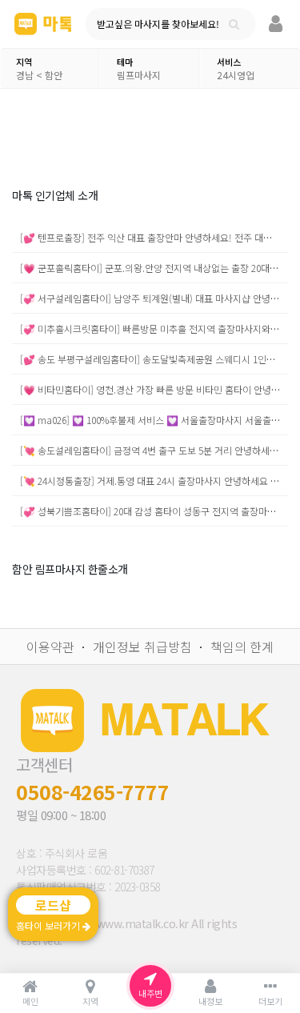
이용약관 (50, 646)
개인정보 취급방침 (142, 646)
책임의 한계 (242, 646)
